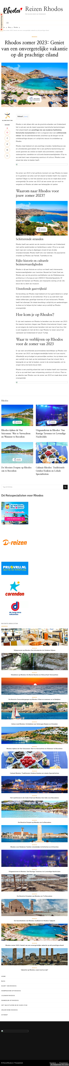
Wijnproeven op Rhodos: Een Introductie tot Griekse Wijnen (34, 650)
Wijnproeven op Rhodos (11, 991)
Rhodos (34, 36)
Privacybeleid (18, 1063)
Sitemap (4, 1015)
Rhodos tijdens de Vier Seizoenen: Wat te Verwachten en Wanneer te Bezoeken (15, 433)
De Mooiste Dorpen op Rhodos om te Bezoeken (34, 822)
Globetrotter (7, 120)
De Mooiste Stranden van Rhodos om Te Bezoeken (34, 896)
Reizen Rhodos (44, 9)
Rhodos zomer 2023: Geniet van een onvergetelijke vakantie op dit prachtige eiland (34, 945)
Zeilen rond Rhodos (9, 1010)
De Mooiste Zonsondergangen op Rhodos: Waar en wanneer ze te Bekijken (34, 699)
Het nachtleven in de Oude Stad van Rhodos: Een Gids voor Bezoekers (34, 798)
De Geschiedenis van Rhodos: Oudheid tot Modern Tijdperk (34, 921)
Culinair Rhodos (8, 995)
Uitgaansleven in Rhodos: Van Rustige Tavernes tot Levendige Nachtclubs (51, 433)
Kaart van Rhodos (8, 986)
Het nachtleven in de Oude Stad (14, 1005)
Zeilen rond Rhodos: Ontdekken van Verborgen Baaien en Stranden (34, 724)
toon (25, 116)
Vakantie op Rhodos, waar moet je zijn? (34, 970)
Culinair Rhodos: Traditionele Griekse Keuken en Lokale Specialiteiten (50, 471)
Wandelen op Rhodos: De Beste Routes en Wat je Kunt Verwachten (34, 675)
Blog (3, 981)
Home (3, 976)
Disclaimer (53, 1063)
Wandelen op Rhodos (10, 1000)
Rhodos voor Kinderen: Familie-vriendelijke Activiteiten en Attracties (34, 847)
